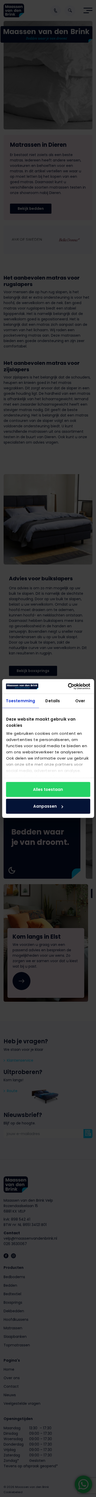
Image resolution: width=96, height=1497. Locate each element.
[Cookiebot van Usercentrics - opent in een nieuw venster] (68, 686)
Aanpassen (45, 806)
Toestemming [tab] (20, 700)
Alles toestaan (48, 789)
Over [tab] (80, 700)
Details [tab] (52, 700)
